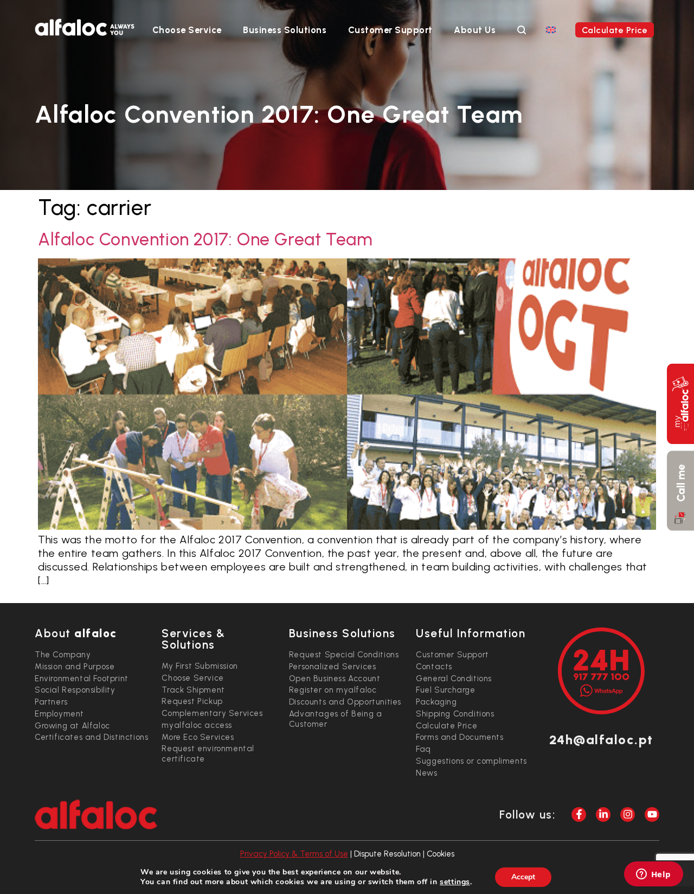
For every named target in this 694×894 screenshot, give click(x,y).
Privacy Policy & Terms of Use (294, 854)
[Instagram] (627, 814)
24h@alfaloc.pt (601, 739)
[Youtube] (652, 814)
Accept (523, 877)
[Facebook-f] (578, 814)
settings (455, 882)
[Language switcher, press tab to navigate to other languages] (551, 29)
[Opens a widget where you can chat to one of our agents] (653, 875)
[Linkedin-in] (603, 814)
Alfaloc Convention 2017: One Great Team (205, 239)
